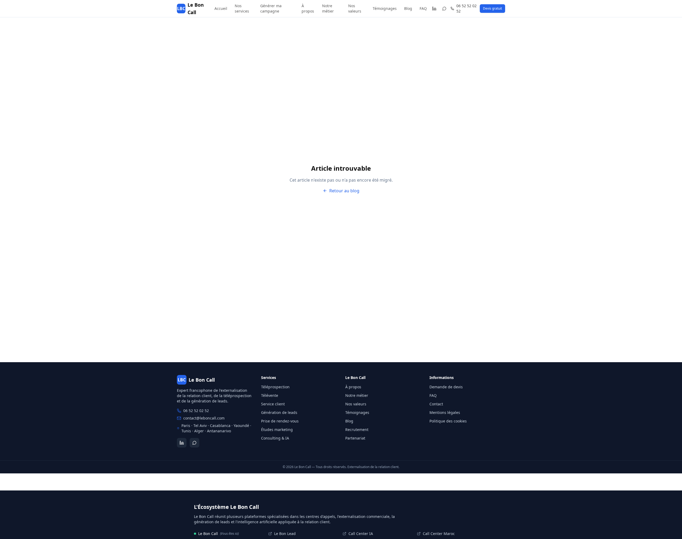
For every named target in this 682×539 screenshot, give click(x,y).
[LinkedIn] (434, 8)
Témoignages (385, 8)
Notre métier (328, 8)
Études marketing (277, 429)
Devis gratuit (492, 8)
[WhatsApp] (444, 8)
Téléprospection (275, 386)
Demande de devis (446, 386)
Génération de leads (279, 412)
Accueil (220, 8)
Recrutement (356, 429)
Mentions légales (444, 412)
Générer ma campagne (271, 8)
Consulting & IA (275, 438)
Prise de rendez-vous (280, 421)
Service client (273, 403)
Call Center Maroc (439, 533)
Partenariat (355, 438)
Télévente (269, 395)
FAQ (423, 8)
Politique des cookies (448, 421)
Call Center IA (360, 533)
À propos (308, 8)
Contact (436, 403)
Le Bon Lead (285, 533)
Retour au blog (344, 191)
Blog (408, 8)
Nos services (242, 8)
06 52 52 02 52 (466, 8)
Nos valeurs (354, 8)
